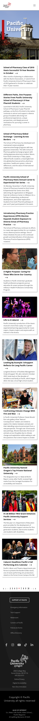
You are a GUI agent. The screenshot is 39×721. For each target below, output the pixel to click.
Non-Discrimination (19, 687)
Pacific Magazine (19, 715)
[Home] (6, 5)
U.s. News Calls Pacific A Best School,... (19, 712)
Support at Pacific (19, 600)
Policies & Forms (16, 628)
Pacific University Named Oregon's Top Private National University (18, 470)
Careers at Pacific (17, 623)
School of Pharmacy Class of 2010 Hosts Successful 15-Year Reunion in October (19, 70)
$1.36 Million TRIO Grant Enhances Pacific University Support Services (19, 516)
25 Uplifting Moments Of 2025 (19, 717)
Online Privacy (19, 679)
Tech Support (15, 612)
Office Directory (16, 633)
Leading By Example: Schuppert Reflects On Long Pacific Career (18, 364)
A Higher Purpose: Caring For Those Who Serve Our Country (18, 273)
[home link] (19, 661)
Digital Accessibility (19, 683)
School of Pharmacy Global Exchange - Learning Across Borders (16, 136)
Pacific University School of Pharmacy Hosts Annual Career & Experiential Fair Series (19, 180)
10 (28, 588)
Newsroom (14, 618)
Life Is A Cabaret (11, 320)
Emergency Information (19, 607)
